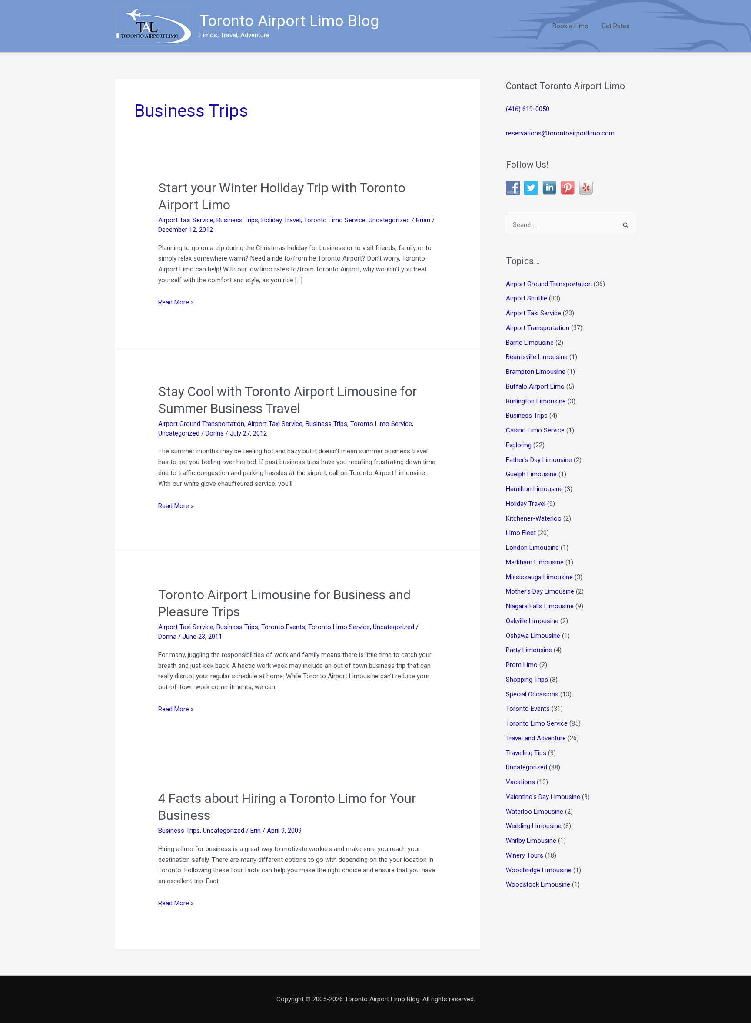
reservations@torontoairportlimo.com (560, 133)
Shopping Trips (527, 679)
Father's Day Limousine (539, 460)
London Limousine (532, 547)
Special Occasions (532, 694)
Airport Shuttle (526, 298)
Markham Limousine (535, 562)
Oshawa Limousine (533, 636)
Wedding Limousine (534, 826)
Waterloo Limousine (534, 811)
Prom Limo (522, 665)
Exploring (519, 445)
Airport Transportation (537, 328)
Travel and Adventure (536, 738)
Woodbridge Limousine (539, 870)
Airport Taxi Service (185, 220)
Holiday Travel (281, 220)
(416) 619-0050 (527, 109)
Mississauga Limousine (539, 577)
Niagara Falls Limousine (540, 606)
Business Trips (237, 220)
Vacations (520, 782)
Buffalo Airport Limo (535, 386)
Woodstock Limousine (538, 884)
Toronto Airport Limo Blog (289, 21)
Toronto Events (283, 627)
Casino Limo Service (535, 430)
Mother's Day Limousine (540, 591)
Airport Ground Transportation (201, 424)
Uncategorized (389, 220)
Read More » (176, 303)
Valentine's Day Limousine (543, 797)
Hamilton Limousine (534, 489)
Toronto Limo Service (335, 220)
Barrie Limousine (530, 342)
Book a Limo (570, 26)
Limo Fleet (521, 533)
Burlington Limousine (536, 401)
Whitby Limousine (531, 841)
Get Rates (615, 26)
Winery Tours (524, 855)
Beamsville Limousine (537, 357)
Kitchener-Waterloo (534, 518)
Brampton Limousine (535, 372)
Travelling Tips (526, 753)
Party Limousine (529, 650)
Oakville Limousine (532, 621)
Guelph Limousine (531, 474)
